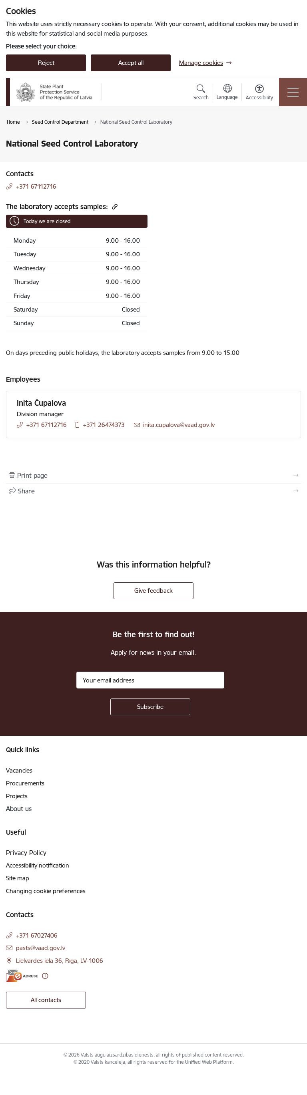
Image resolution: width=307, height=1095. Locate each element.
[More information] (45, 976)
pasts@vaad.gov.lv (40, 948)
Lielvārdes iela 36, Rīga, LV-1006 (59, 960)
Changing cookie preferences (46, 891)
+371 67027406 (37, 935)
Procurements (25, 783)
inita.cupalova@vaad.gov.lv (179, 425)
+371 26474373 (104, 425)
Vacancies (19, 770)
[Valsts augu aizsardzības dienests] (54, 92)
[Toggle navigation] (293, 92)
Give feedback (153, 590)
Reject (46, 62)
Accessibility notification (37, 865)
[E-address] (22, 975)
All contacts (46, 1000)
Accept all (131, 62)
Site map (17, 878)
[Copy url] (114, 206)
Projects (17, 796)
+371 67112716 (36, 186)
